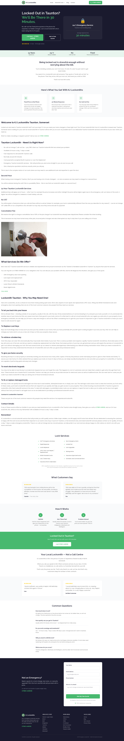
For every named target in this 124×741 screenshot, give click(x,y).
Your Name (69, 665)
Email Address (69, 671)
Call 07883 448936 (62, 544)
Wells (64, 721)
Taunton (44, 725)
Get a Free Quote (52, 37)
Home (51, 2)
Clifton (65, 719)
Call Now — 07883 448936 (32, 37)
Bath (43, 721)
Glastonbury (66, 717)
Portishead (65, 723)
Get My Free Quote (83, 696)
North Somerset (67, 725)
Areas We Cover (59, 2)
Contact (73, 2)
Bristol (43, 719)
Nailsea (44, 727)
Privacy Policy (87, 723)
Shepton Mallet (67, 729)
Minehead (44, 731)
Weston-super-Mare (47, 717)
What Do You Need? (71, 684)
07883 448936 (44, 136)
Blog (68, 2)
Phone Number (70, 678)
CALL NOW (4, 291)
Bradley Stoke (66, 727)
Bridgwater (45, 723)
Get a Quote (87, 721)
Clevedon (44, 729)
